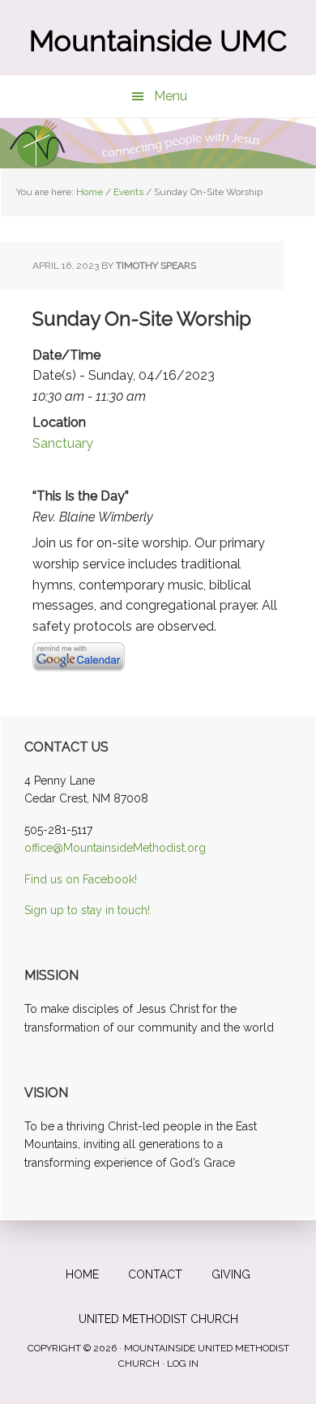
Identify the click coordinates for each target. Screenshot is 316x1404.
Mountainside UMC (158, 40)
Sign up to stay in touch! (87, 910)
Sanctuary (62, 443)
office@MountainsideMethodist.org (115, 847)
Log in (183, 1363)
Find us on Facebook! (80, 879)
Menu (170, 96)
